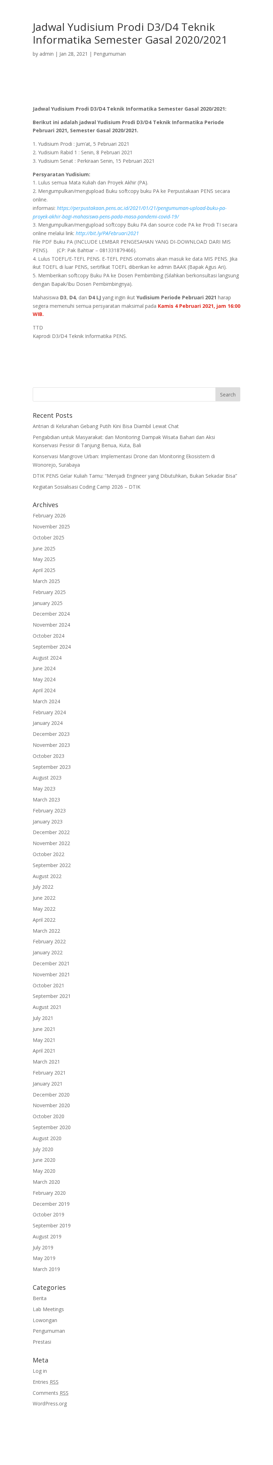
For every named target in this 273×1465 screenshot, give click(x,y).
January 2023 (48, 821)
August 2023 (47, 777)
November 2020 (51, 1105)
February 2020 (49, 1192)
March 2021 (46, 1061)
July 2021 (43, 1018)
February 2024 (49, 712)
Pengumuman (109, 53)
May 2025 (44, 559)
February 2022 (49, 941)
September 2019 (52, 1225)
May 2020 (44, 1170)
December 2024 (51, 613)
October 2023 (48, 756)
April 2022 (44, 919)
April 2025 (44, 570)
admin (46, 53)
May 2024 (44, 679)
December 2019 (51, 1203)
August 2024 (47, 657)
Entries (46, 1381)
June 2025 (44, 548)
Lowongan (45, 1320)
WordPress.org (50, 1403)
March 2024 (46, 701)
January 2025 (48, 603)
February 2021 (49, 1072)
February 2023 (49, 810)
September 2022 (52, 865)
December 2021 (51, 963)
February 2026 (49, 515)
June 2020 (44, 1159)
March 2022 (46, 930)
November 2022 (51, 843)
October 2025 (48, 537)
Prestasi (42, 1341)
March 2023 (46, 799)
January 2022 (48, 952)
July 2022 (43, 886)
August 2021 (47, 1007)
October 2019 (48, 1214)
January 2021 (48, 1083)
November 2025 (51, 526)
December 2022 (51, 832)
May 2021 (44, 1040)
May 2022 (44, 908)
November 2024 (51, 624)
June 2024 (44, 668)
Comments (51, 1392)
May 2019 (44, 1258)
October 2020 (48, 1116)
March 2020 (46, 1181)
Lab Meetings (48, 1309)
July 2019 (43, 1247)
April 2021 (44, 1050)
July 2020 (43, 1149)
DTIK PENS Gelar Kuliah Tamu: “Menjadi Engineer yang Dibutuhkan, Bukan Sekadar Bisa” (135, 475)
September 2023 (52, 767)
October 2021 (48, 985)
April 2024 (44, 690)
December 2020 (51, 1094)
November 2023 (51, 745)
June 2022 (44, 897)
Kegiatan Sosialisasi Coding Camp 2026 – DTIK (86, 486)
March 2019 (46, 1269)
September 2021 (52, 996)
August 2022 (47, 876)
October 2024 (48, 635)
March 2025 (46, 581)
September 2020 (52, 1127)
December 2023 (51, 734)
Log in (40, 1370)
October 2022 (48, 854)
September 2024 (52, 646)
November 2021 (51, 974)
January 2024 (48, 723)
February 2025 (49, 592)
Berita (40, 1298)
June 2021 (44, 1029)
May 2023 (44, 788)
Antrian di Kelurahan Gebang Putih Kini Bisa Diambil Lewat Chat (106, 426)
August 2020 (47, 1138)
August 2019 (47, 1236)
